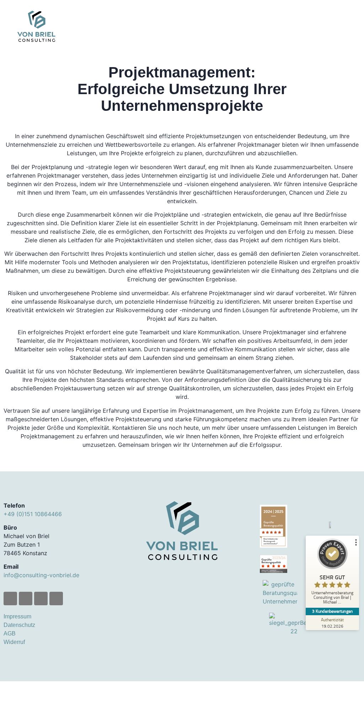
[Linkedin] (41, 598)
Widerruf (14, 642)
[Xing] (56, 598)
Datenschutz (19, 625)
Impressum (17, 616)
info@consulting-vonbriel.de (41, 575)
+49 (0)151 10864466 (33, 514)
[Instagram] (25, 598)
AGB (10, 633)
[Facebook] (10, 598)
